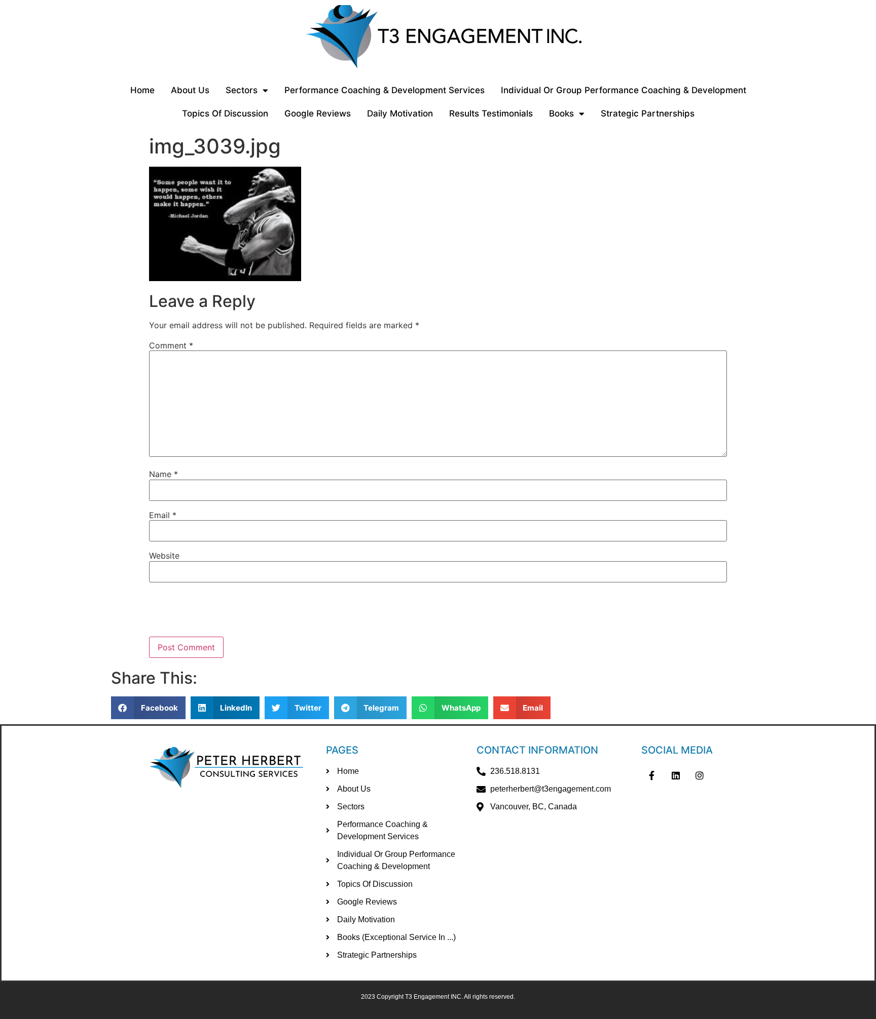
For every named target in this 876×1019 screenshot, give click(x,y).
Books (561, 113)
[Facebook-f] (651, 775)
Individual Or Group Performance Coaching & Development (623, 90)
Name (163, 474)
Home (142, 90)
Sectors (242, 90)
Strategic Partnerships (648, 113)
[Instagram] (700, 775)
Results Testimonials (491, 113)
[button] (148, 707)
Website (164, 556)
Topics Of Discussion (225, 113)
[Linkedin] (676, 775)
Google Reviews (317, 113)
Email (162, 515)
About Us (190, 90)
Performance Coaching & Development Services (384, 90)
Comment (171, 345)
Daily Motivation (400, 113)
